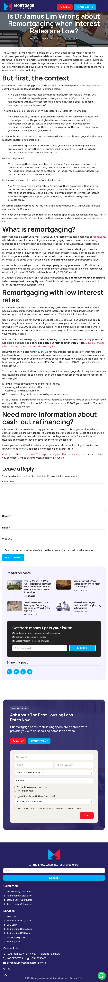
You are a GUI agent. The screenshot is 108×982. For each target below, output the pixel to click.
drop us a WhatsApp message (41, 454)
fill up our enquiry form (73, 454)
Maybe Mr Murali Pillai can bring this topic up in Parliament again (53, 344)
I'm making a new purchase (32, 787)
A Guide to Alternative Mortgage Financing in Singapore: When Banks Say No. (37, 606)
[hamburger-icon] (100, 6)
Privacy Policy (76, 978)
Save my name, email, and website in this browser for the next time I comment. (49, 550)
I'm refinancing (25, 790)
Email (6, 528)
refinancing (99, 236)
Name (6, 516)
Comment (9, 482)
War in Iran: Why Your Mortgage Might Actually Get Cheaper (87, 583)
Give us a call (9, 454)
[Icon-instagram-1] (9, 969)
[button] (9, 671)
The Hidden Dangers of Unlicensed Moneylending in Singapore (87, 605)
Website (7, 539)
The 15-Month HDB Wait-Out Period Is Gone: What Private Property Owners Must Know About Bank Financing (37, 586)
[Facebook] (4, 969)
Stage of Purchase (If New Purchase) (34, 796)
